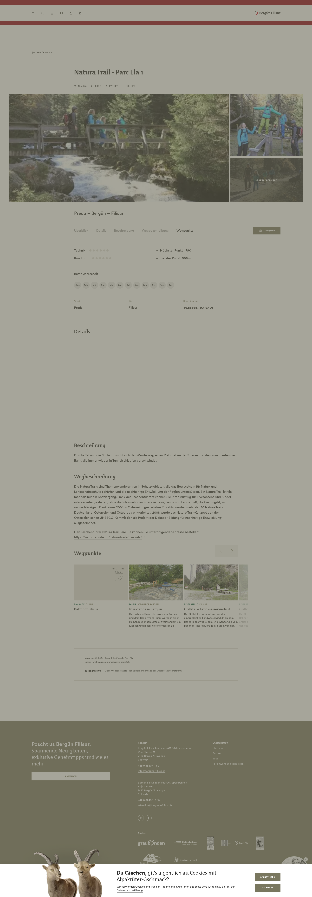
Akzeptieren (267, 877)
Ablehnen (267, 887)
